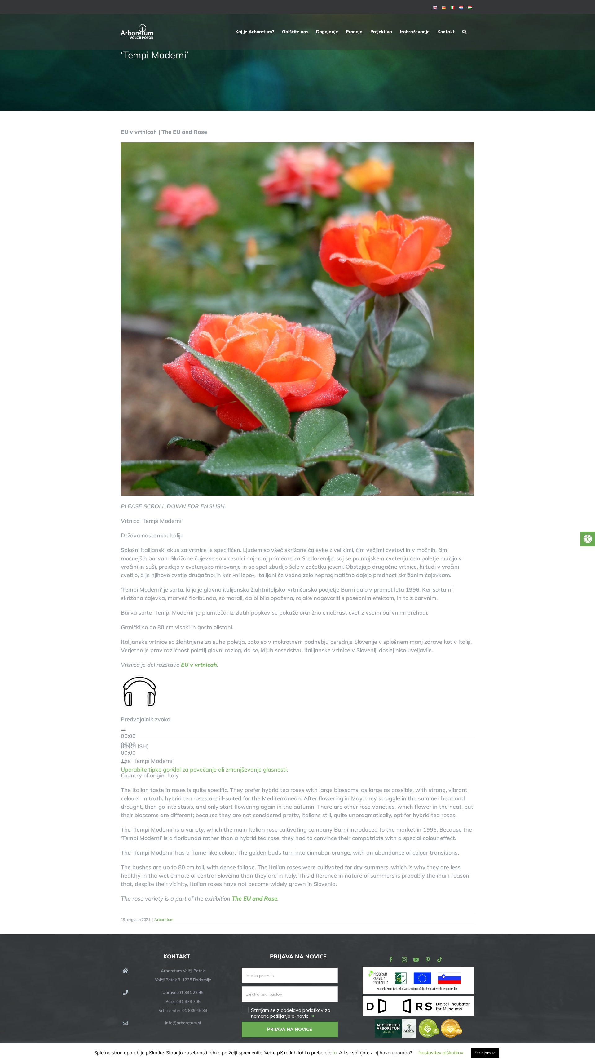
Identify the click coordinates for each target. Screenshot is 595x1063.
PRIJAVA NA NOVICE (289, 1029)
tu (335, 1053)
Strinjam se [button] (485, 1052)
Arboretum (164, 919)
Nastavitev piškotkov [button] (440, 1053)
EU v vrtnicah (199, 664)
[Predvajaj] (123, 730)
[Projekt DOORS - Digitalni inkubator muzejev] (418, 999)
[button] (464, 31)
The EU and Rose (254, 898)
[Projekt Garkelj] (418, 970)
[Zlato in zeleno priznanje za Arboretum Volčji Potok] (440, 1023)
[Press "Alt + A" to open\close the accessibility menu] (587, 539)
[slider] (204, 769)
